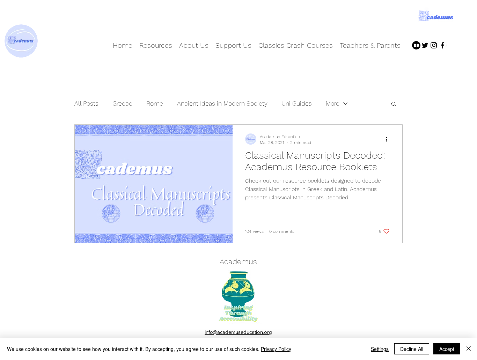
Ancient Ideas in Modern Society (222, 103)
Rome (154, 103)
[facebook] (442, 45)
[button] (393, 104)
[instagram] (434, 45)
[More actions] (388, 139)
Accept (446, 348)
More (332, 103)
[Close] (468, 348)
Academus (238, 261)
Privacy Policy (276, 348)
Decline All (411, 348)
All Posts (86, 103)
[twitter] (425, 45)
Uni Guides (296, 103)
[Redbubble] (416, 45)
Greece (122, 103)
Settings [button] (380, 348)
